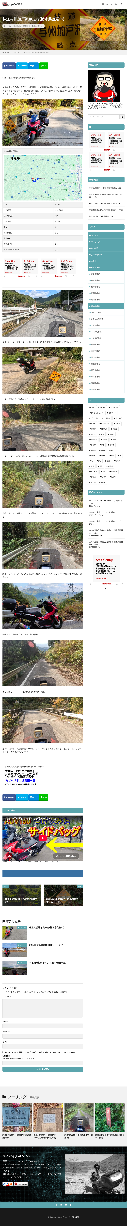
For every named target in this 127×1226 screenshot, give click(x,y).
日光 (114, 439)
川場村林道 (95, 357)
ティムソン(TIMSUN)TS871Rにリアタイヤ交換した (105, 501)
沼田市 (93, 456)
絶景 (101, 466)
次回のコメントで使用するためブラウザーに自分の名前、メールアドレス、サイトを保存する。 (41, 1052)
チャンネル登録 (115, 107)
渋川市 (103, 456)
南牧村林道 (95, 351)
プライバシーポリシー (22, 1180)
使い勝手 (94, 248)
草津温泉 (114, 471)
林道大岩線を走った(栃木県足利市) (46, 927)
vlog (92, 408)
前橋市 (93, 429)
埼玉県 (115, 429)
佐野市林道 (95, 274)
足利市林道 (95, 293)
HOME (7, 52)
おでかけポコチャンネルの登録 (36, 861)
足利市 (103, 477)
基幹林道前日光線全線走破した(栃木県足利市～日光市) (106, 531)
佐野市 (93, 424)
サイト (5, 1042)
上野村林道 (95, 325)
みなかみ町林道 (97, 319)
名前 (5, 1021)
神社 (99, 461)
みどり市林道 (96, 312)
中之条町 (119, 418)
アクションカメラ (97, 413)
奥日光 (93, 434)
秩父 (108, 461)
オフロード (112, 413)
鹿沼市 (40, 26)
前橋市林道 (95, 344)
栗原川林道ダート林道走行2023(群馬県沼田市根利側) (106, 195)
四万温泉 (104, 429)
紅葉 (92, 466)
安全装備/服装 (96, 255)
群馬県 (110, 466)
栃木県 (93, 450)
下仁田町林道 (96, 332)
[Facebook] (9, 65)
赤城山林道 (95, 389)
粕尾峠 (117, 461)
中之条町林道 (96, 338)
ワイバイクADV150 (71, 1217)
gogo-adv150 (94, 515)
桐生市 (103, 450)
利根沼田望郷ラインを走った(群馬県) (47, 962)
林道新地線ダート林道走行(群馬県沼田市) (105, 188)
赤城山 (93, 477)
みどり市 (102, 408)
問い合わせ (8, 1180)
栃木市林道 (95, 287)
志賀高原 (94, 439)
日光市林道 (95, 280)
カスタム (94, 235)
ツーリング (9, 26)
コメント (7, 996)
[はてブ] (33, 65)
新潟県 (105, 439)
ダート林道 (95, 418)
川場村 (112, 434)
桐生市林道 (95, 364)
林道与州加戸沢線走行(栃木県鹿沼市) (36, 52)
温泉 (112, 456)
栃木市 (112, 445)
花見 (104, 471)
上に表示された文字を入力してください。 (18, 1058)
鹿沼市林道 (26, 26)
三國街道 (107, 418)
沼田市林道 (95, 370)
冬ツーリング (105, 424)
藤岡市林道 (95, 383)
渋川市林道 (95, 377)
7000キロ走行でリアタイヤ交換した (103, 512)
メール (6, 1032)
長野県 (93, 482)
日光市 (93, 445)
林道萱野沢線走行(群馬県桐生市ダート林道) (106, 210)
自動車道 (94, 471)
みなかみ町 (114, 408)
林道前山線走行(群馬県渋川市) (101, 216)
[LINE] (43, 65)
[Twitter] (22, 65)
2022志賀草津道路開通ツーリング (46, 945)
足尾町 (113, 477)
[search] (122, 116)
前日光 (118, 424)
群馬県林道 (95, 306)
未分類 (93, 261)
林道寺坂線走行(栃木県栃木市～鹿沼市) (104, 203)
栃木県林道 (18, 26)
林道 (102, 445)
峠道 (34, 26)
